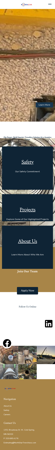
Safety (27, 161)
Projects (28, 209)
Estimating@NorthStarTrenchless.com (20, 442)
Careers (7, 414)
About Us (27, 241)
